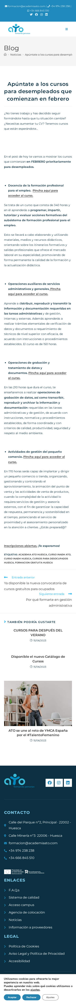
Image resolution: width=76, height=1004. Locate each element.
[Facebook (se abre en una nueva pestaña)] (36, 14)
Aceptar (12, 997)
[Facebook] (50, 783)
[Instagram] (59, 783)
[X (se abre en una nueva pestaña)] (31, 14)
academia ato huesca (32, 554)
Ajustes (50, 997)
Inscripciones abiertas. (20, 546)
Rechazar (31, 997)
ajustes (35, 990)
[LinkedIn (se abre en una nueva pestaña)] (46, 14)
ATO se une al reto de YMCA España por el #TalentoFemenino (38, 733)
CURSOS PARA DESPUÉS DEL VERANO (38, 632)
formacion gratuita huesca (34, 562)
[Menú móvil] (66, 29)
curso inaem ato (59, 554)
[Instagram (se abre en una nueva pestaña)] (41, 14)
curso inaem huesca (17, 558)
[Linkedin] (68, 783)
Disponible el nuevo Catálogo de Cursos (38, 659)
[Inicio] (5, 54)
